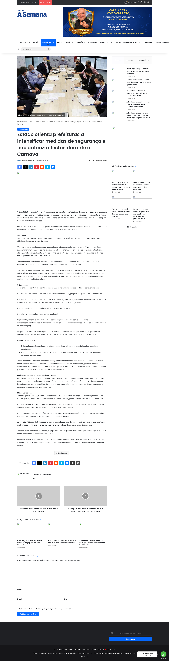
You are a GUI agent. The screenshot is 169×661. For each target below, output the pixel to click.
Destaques (62, 453)
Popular (118, 60)
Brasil (60, 42)
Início (21, 121)
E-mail (20, 599)
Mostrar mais (132, 227)
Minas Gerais (48, 42)
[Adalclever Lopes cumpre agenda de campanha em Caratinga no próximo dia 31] (118, 116)
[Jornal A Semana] (32, 13)
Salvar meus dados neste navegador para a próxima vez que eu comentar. (46, 609)
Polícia (69, 42)
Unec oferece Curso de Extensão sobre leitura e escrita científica (62, 541)
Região (36, 42)
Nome (20, 589)
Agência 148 (111, 649)
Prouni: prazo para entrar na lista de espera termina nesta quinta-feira (139, 82)
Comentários (144, 60)
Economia (92, 42)
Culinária (80, 42)
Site (65, 599)
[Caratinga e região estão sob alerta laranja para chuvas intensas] (31, 530)
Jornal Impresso (130, 653)
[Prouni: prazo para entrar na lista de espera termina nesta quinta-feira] (118, 83)
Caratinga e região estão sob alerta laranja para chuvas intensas (29, 542)
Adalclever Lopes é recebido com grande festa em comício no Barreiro (92, 542)
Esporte (104, 42)
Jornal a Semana (26, 160)
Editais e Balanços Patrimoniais (125, 42)
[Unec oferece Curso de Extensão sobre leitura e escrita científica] (62, 530)
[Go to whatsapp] (163, 654)
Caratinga (24, 42)
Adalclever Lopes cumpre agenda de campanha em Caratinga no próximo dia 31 (138, 115)
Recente (129, 60)
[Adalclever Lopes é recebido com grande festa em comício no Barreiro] (93, 530)
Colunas (147, 42)
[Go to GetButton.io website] (163, 658)
